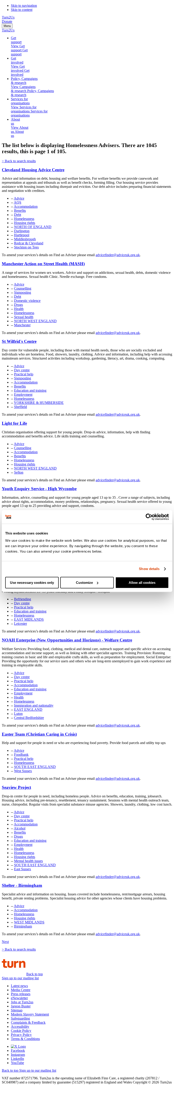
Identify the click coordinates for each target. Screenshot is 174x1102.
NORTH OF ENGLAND (32, 227)
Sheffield (20, 407)
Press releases (20, 994)
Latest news (19, 986)
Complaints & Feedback (28, 1022)
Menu (7, 26)
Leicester (20, 623)
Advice (19, 198)
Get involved (17, 60)
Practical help (23, 374)
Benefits (20, 210)
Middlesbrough (25, 239)
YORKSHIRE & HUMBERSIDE (39, 403)
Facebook (18, 1050)
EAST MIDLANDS (29, 619)
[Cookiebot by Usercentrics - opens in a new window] (149, 516)
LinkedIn (17, 1059)
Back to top (34, 974)
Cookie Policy (21, 1031)
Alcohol (19, 828)
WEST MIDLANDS (29, 922)
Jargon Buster (21, 1006)
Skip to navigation (24, 5)
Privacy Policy (21, 1035)
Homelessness (24, 219)
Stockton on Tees (26, 247)
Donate (7, 21)
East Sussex (22, 869)
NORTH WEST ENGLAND (35, 321)
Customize (84, 582)
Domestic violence (27, 301)
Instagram (18, 1055)
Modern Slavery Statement (30, 1014)
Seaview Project (16, 787)
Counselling (22, 288)
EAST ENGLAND (28, 709)
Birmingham (23, 926)
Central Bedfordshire (29, 718)
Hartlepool (21, 235)
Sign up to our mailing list (20, 978)
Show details (149, 569)
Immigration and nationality (33, 705)
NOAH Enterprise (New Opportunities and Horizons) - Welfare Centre (67, 640)
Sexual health (23, 317)
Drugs (18, 305)
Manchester (22, 325)
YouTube (17, 1063)
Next (5, 942)
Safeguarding (20, 1018)
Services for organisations (20, 101)
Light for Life (14, 423)
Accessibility (20, 1026)
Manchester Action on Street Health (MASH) (43, 263)
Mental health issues (28, 861)
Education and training (30, 390)
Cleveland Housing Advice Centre (33, 169)
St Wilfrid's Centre (19, 341)
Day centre (22, 370)
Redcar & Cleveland (28, 243)
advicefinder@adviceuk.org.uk (118, 255)
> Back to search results (19, 161)
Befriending (22, 599)
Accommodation (26, 206)
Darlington (21, 231)
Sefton (18, 472)
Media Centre (20, 990)
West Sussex (23, 771)
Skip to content (21, 10)
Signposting (22, 292)
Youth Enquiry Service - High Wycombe (39, 488)
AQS (17, 202)
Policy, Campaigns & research (24, 81)
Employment (23, 394)
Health (19, 309)
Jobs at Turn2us (22, 1002)
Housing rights (24, 223)
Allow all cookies (142, 582)
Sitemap (16, 1010)
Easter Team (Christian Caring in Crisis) (39, 734)
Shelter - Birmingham (22, 885)
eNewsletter (19, 998)
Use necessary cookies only (32, 582)
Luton (18, 714)
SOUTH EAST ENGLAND (35, 767)
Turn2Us (8, 17)
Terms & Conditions (25, 1039)
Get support (16, 40)
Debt (17, 215)
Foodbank (21, 754)
